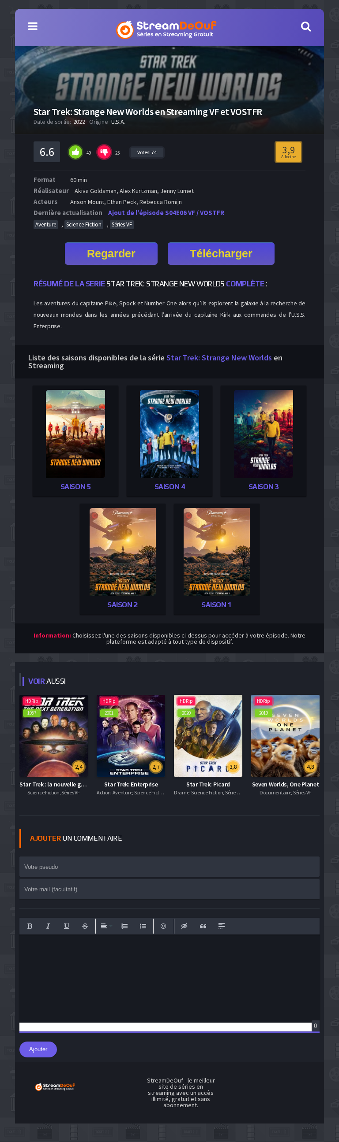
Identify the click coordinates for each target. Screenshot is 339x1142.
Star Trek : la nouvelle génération (62, 784)
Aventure (45, 224)
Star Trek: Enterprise (131, 784)
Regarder (111, 253)
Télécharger (221, 253)
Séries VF (122, 224)
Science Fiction (84, 224)
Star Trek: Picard (208, 784)
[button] (29, 926)
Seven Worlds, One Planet (285, 784)
